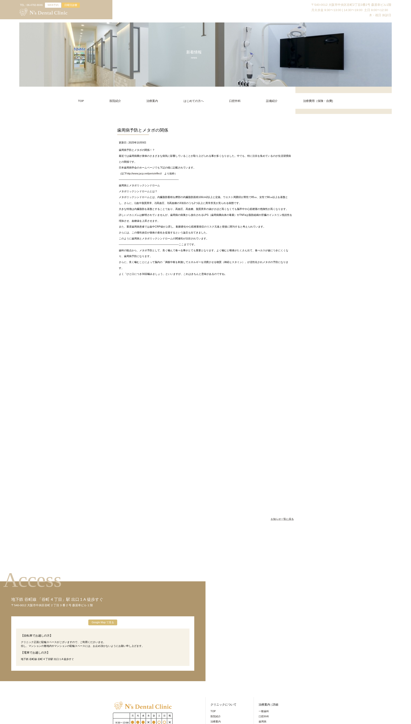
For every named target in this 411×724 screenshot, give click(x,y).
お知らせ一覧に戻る (282, 519)
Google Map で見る (103, 622)
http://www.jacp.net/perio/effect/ (144, 173)
